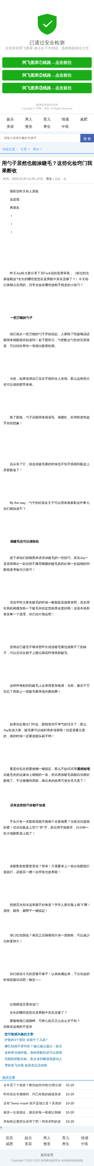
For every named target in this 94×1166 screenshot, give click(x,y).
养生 (47, 126)
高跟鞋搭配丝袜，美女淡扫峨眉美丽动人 (33, 1059)
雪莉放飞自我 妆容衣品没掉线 (26, 1065)
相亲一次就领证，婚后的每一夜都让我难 (32, 1112)
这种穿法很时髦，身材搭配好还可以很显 (33, 1052)
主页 (24, 149)
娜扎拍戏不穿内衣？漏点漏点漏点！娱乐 (33, 1046)
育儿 (47, 119)
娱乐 (10, 119)
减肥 (83, 119)
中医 (65, 126)
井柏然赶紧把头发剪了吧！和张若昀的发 (32, 1121)
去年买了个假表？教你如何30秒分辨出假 (32, 1085)
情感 (65, 119)
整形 (28, 126)
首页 (9, 1138)
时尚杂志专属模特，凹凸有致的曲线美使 (32, 1094)
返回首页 (47, 1155)
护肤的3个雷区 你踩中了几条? (26, 1040)
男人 (28, 119)
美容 (10, 126)
